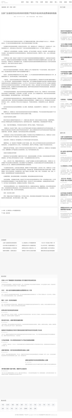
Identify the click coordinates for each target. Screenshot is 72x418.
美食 (65, 2)
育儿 (56, 2)
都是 (17, 404)
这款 (3, 408)
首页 (22, 2)
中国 (3, 404)
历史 (60, 2)
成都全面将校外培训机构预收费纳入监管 (36, 360)
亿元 (31, 404)
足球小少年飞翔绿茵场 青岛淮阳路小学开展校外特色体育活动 (18, 280)
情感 (11, 7)
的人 (26, 404)
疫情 (22, 404)
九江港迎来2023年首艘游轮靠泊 (13, 210)
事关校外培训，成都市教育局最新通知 (12, 320)
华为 (49, 404)
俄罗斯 (25, 408)
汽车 (37, 2)
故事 (14, 7)
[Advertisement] (29, 28)
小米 (21, 408)
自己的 (7, 404)
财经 (46, 2)
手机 (44, 404)
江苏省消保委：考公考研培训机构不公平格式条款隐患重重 (17, 340)
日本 (16, 408)
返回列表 (8, 213)
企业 (53, 404)
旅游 (51, 2)
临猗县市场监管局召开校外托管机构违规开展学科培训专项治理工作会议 (21, 330)
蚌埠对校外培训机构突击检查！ (10, 310)
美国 (13, 404)
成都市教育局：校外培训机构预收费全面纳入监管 (15, 350)
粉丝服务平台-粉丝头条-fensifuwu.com (48, 414)
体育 (41, 2)
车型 (12, 408)
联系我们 (21, 414)
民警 (35, 408)
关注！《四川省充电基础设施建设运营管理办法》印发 (16, 290)
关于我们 (17, 414)
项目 (31, 408)
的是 (35, 404)
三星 (40, 404)
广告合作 (26, 414)
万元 (7, 408)
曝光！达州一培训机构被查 (9, 300)
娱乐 (32, 2)
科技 (27, 2)
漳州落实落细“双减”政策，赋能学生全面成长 (14, 369)
